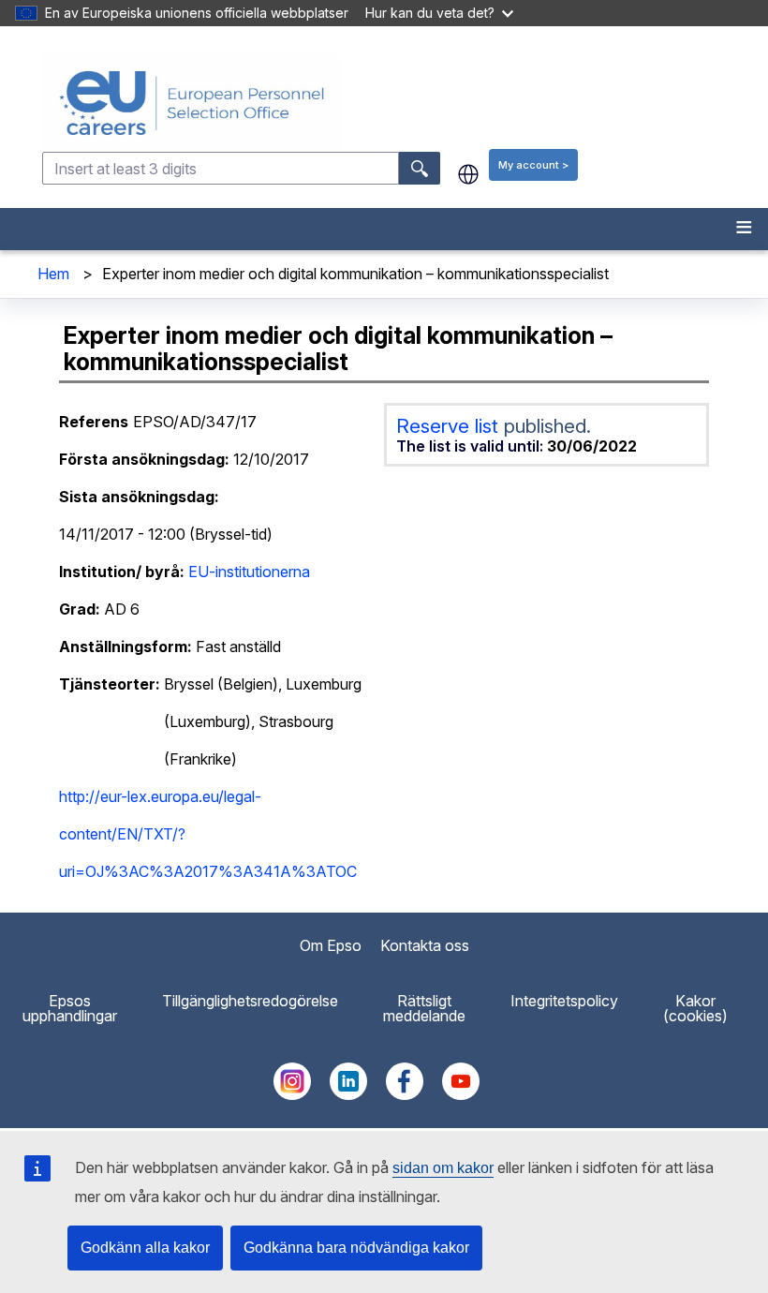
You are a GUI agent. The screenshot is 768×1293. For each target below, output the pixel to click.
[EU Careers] (403, 103)
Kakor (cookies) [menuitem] (695, 1008)
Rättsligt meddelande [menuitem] (424, 1008)
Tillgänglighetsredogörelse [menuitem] (250, 1000)
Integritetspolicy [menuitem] (564, 1000)
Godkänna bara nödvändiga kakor (356, 1248)
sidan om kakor (443, 1168)
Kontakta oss (424, 945)
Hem (53, 273)
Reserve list (450, 426)
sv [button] (468, 174)
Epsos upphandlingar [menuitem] (69, 1008)
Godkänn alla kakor (145, 1248)
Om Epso (331, 945)
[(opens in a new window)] (292, 1094)
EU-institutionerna (249, 571)
